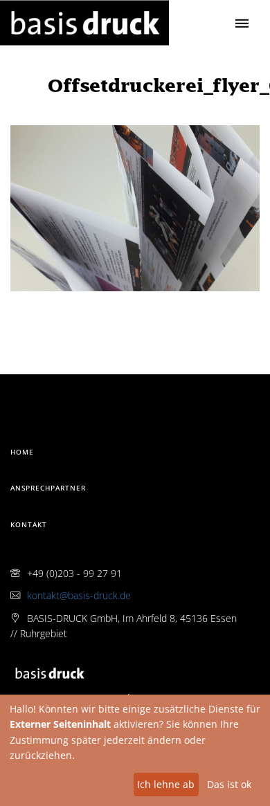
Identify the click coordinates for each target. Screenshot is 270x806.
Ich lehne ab (166, 784)
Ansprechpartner (48, 488)
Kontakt (28, 524)
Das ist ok (229, 784)
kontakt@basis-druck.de (79, 595)
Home (22, 452)
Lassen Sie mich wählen (65, 784)
